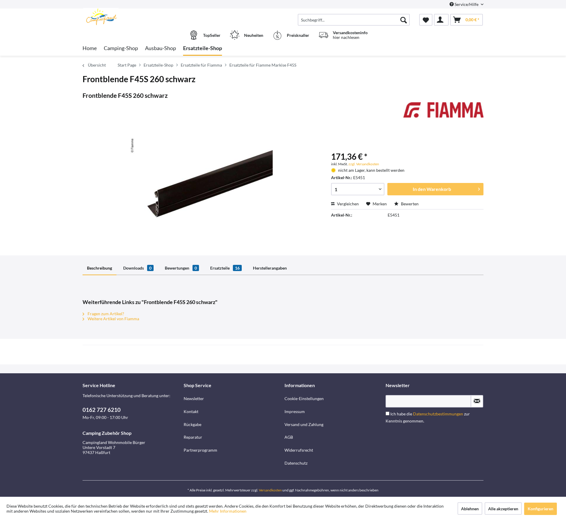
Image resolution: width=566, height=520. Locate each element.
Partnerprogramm (200, 450)
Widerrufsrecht (298, 450)
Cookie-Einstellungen (304, 398)
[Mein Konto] (441, 20)
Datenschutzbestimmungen (438, 413)
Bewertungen (181, 267)
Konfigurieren (540, 508)
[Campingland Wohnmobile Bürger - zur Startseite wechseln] (132, 17)
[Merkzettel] (425, 20)
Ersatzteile (225, 267)
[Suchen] (403, 20)
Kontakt (191, 411)
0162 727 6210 (102, 409)
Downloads (137, 267)
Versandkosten (270, 490)
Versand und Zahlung (303, 424)
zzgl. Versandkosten (363, 164)
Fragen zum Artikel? (105, 313)
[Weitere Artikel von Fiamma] (443, 112)
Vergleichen (347, 203)
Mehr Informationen (227, 511)
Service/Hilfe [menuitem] (466, 4)
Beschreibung (99, 267)
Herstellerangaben (270, 267)
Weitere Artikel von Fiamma (113, 318)
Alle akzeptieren (503, 508)
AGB (288, 437)
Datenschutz (295, 462)
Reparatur (193, 437)
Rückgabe (192, 424)
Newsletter (194, 398)
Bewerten (409, 203)
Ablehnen (470, 508)
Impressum (294, 411)
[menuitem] (354, 20)
